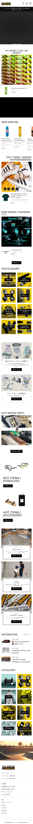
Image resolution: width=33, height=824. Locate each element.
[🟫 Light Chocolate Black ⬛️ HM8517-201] (5, 641)
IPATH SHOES (16, 451)
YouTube (3, 807)
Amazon (3, 805)
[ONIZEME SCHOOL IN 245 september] (5, 650)
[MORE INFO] (16, 545)
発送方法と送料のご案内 (7, 789)
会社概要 (3, 783)
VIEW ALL (16, 262)
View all (26, 634)
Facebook (4, 813)
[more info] (16, 358)
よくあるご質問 (5, 794)
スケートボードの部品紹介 (8, 776)
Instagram (4, 810)
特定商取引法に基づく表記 (8, 786)
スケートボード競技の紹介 (8, 778)
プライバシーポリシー (7, 791)
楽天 (2, 799)
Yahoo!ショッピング (6, 802)
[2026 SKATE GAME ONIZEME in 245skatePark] (5, 659)
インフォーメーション (7, 773)
